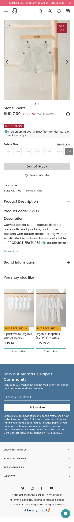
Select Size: (11, 144)
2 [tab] (38, 104)
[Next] (67, 62)
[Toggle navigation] (6, 11)
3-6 (17, 151)
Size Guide (63, 144)
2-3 (69, 151)
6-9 (27, 151)
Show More (11, 251)
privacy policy (51, 423)
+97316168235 (54, 433)
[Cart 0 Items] (68, 11)
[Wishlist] (30, 290)
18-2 (59, 151)
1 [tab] (35, 104)
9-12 (37, 151)
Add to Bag (19, 351)
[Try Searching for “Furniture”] (40, 11)
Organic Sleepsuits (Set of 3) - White (48, 336)
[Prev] (7, 62)
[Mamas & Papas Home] (14, 11)
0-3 (8, 151)
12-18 (48, 151)
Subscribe (37, 407)
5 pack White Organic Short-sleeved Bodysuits (18, 336)
